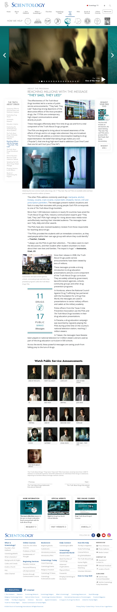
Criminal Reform (83, 552)
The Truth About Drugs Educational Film (78, 486)
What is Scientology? (37, 12)
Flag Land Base (65, 570)
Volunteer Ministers (84, 571)
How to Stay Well (85, 576)
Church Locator (65, 555)
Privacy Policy (80, 606)
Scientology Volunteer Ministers (52, 597)
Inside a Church (10, 567)
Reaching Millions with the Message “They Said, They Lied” (12, 144)
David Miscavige (93, 594)
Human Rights (82, 562)
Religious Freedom (47, 570)
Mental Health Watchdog (82, 567)
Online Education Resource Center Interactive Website (12, 157)
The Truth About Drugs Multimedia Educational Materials (38, 486)
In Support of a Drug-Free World (70, 600)
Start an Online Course (32, 597)
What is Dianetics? (11, 557)
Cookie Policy (90, 606)
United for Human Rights (89, 600)
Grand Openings (47, 563)
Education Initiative (12, 124)
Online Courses (97, 12)
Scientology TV (93, 5)
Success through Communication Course (31, 575)
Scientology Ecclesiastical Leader (48, 577)
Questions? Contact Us (101, 561)
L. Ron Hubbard (26, 12)
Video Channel (10, 574)
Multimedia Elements (10, 120)
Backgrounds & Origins (12, 560)
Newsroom (107, 11)
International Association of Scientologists (77, 597)
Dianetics (20, 594)
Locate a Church (103, 569)
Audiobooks (45, 549)
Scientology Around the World (67, 551)
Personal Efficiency (29, 567)
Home (9, 12)
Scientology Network (31, 594)
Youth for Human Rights (12, 602)
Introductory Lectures (48, 552)
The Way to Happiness (18, 600)
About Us (17, 12)
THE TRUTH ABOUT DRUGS (13, 103)
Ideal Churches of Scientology (66, 560)
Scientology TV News (48, 573)
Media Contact (103, 552)
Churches (49, 12)
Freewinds (63, 573)
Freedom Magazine (99, 597)
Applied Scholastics (51, 600)
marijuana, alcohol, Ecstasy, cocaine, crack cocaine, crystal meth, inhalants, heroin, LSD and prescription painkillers (58, 200)
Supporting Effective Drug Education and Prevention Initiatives (13, 110)
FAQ (78, 12)
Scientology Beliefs (11, 554)
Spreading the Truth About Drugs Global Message (13, 164)
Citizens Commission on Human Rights (34, 602)
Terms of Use (99, 606)
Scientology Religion (47, 594)
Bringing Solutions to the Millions (12, 169)
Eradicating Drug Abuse (12, 116)
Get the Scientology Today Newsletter (104, 583)
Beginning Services (31, 561)
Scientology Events (47, 566)
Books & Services (87, 12)
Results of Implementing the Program (12, 175)
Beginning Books (47, 545)
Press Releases (103, 546)
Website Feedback (104, 566)
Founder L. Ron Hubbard (10, 549)
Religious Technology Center (14, 597)
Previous (32, 482)
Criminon (31, 600)
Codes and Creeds (11, 563)
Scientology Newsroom (78, 594)
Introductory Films (47, 555)
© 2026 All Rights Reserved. (24, 606)
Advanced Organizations (64, 565)
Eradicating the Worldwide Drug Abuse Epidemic (11, 129)
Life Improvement (29, 571)
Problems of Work (29, 551)
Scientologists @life (66, 545)
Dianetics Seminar (29, 564)
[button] (39, 81)
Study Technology (84, 549)
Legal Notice (108, 606)
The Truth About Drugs (85, 559)
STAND (7, 600)
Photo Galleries (103, 549)
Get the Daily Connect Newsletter (103, 578)
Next (87, 482)
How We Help (70, 13)
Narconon (39, 600)
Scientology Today (59, 12)
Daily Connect (65, 543)
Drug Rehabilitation (84, 555)
